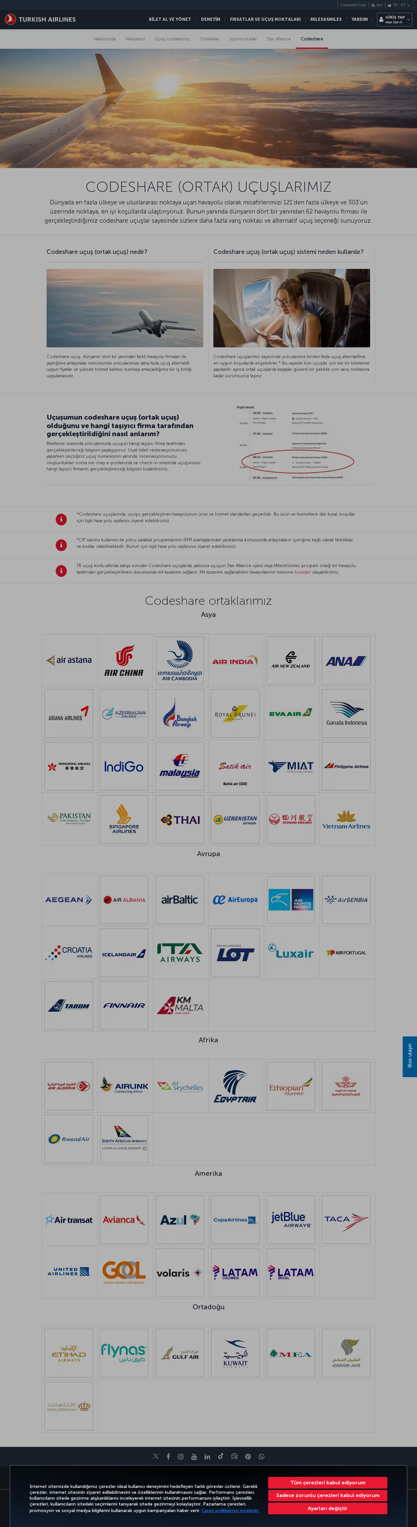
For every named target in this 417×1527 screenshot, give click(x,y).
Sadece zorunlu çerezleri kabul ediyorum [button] (328, 1495)
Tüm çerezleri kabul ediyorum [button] (328, 1482)
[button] (327, 1508)
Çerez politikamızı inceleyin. (230, 1510)
